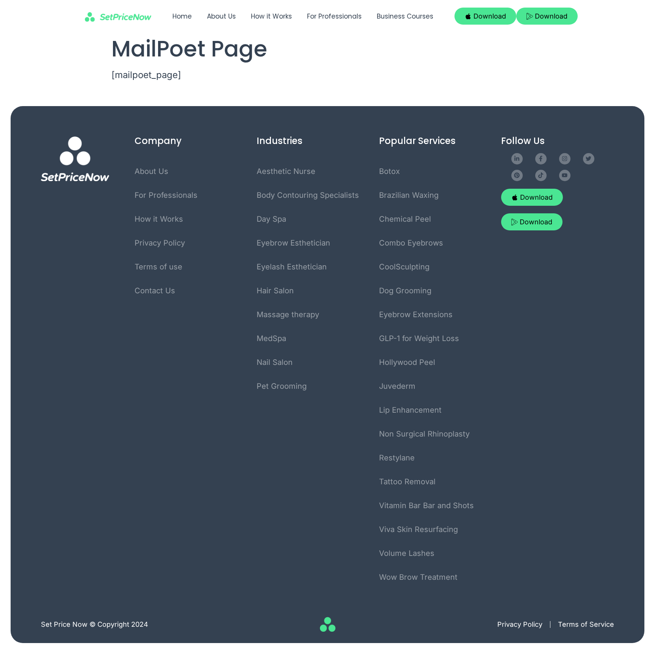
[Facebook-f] (541, 158)
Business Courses (405, 16)
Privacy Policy (519, 624)
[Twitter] (588, 158)
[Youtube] (564, 175)
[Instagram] (564, 158)
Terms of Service (586, 624)
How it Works (271, 16)
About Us (221, 16)
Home (182, 16)
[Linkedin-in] (517, 158)
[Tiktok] (541, 175)
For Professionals (334, 16)
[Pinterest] (517, 175)
